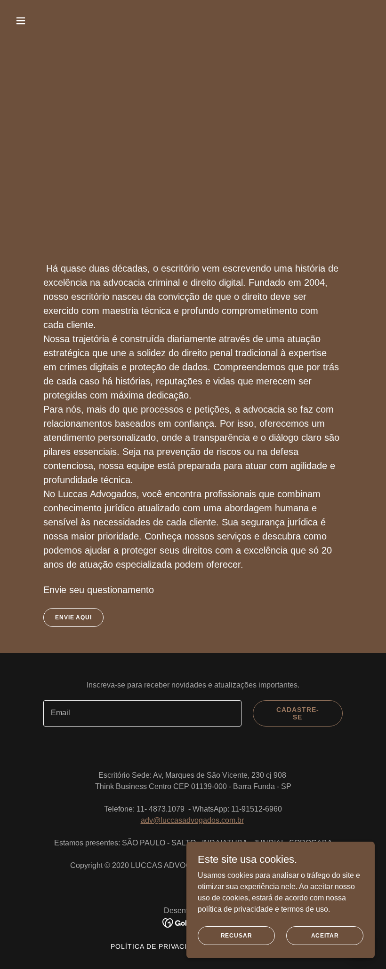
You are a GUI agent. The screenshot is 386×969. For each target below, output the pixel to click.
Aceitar (325, 935)
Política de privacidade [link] (159, 946)
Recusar (236, 935)
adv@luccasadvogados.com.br (192, 820)
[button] (53, 20)
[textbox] (142, 713)
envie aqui (73, 617)
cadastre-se (297, 713)
